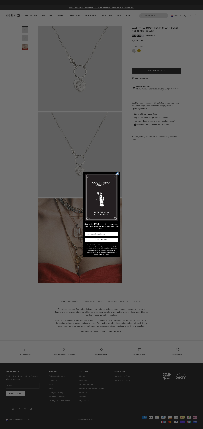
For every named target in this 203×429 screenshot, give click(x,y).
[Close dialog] (117, 173)
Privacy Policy (105, 254)
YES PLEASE (101, 240)
